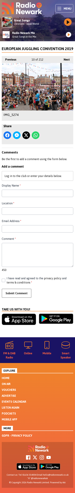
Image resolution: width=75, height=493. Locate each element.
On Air (6, 383)
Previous (9, 59)
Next (65, 59)
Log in (8, 176)
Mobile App (9, 419)
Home (6, 378)
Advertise (9, 395)
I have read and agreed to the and (37, 280)
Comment (9, 238)
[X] (35, 458)
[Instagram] (42, 458)
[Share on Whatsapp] (35, 135)
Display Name (11, 185)
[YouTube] (48, 458)
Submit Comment (17, 293)
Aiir (63, 482)
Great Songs (22, 20)
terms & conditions (18, 282)
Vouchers (9, 389)
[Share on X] (26, 135)
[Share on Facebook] (7, 135)
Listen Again (10, 407)
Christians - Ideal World (26, 23)
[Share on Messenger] (17, 135)
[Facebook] (28, 458)
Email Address (11, 221)
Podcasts (9, 413)
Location (8, 203)
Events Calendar (14, 401)
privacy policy (52, 278)
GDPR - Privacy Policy (17, 435)
